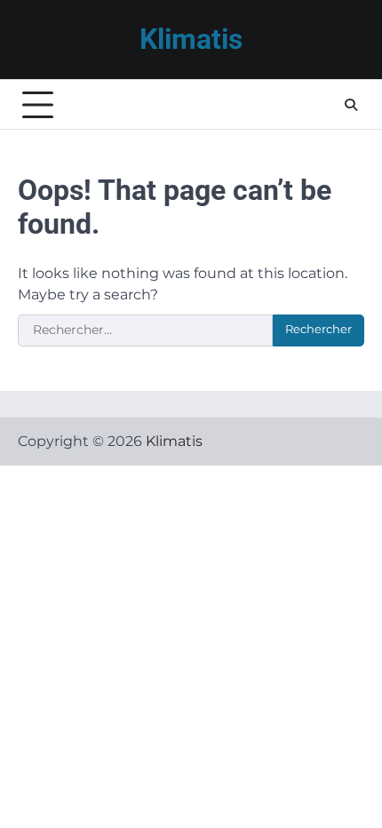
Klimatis (191, 39)
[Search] (351, 105)
